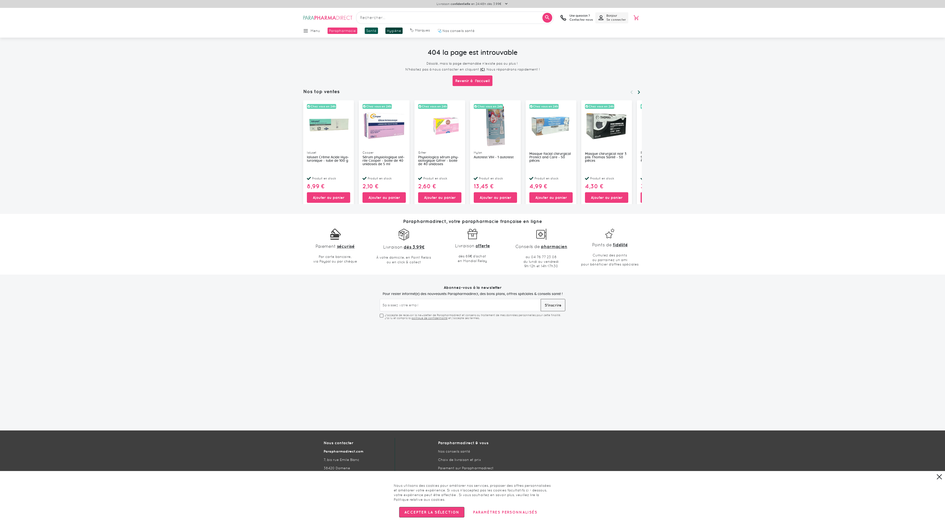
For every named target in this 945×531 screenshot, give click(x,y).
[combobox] (454, 18)
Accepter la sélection (431, 512)
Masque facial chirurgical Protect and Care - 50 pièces (550, 157)
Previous (631, 92)
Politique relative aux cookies (419, 500)
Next (639, 92)
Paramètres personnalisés (505, 512)
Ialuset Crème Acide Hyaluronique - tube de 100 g (328, 159)
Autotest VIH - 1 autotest (494, 157)
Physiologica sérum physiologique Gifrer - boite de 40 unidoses (438, 161)
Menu (315, 31)
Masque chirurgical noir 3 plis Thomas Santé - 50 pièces (605, 157)
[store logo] (327, 17)
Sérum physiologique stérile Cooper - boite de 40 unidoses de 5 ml (383, 161)
